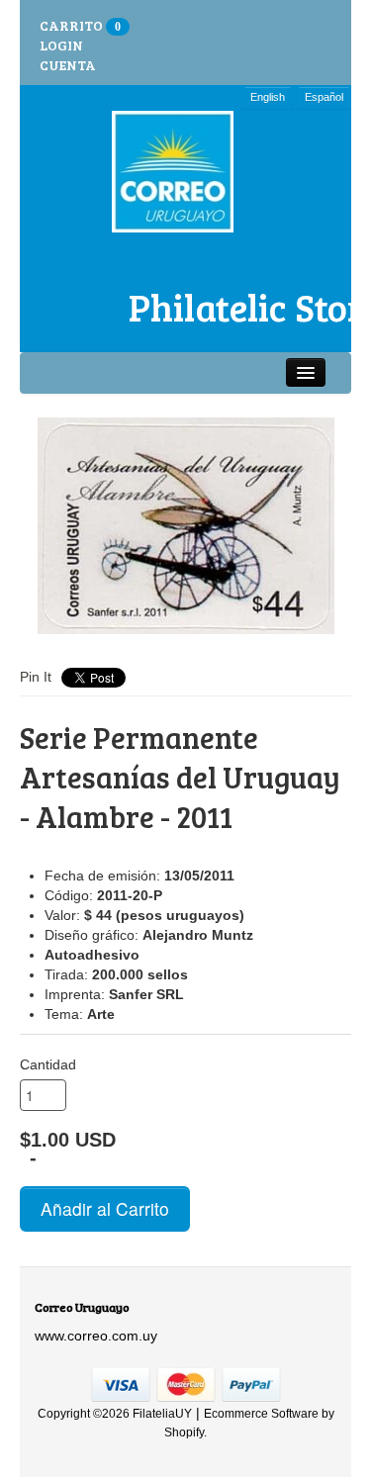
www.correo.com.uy (96, 1335)
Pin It (35, 677)
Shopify (184, 1432)
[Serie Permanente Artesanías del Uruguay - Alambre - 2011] (185, 526)
